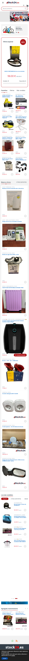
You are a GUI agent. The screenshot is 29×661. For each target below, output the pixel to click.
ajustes (13, 655)
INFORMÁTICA (19, 94)
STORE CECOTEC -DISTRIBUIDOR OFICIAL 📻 (16, 319)
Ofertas (12, 90)
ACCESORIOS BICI (18, 502)
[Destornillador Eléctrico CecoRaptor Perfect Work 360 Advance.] (8, 519)
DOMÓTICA (4, 392)
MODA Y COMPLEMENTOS (7, 286)
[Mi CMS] (24, 5)
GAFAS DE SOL (5, 611)
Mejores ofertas (6, 182)
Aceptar (4, 658)
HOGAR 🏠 (4, 319)
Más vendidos (21, 90)
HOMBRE (9, 115)
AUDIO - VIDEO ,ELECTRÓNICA (8, 220)
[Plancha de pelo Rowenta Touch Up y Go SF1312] (8, 531)
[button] (13, 598)
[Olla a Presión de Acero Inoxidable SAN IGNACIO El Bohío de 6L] (8, 543)
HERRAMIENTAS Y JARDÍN (21, 157)
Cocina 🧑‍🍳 (16, 539)
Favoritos (4, 90)
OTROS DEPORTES (21, 182)
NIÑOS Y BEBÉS (19, 115)
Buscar (25, 8)
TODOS (23, 94)
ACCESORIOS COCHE (7, 136)
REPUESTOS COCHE (20, 136)
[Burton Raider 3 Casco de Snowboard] (8, 506)
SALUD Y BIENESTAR (6, 187)
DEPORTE (8, 94)
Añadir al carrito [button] (11, 111)
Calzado (4, 94)
